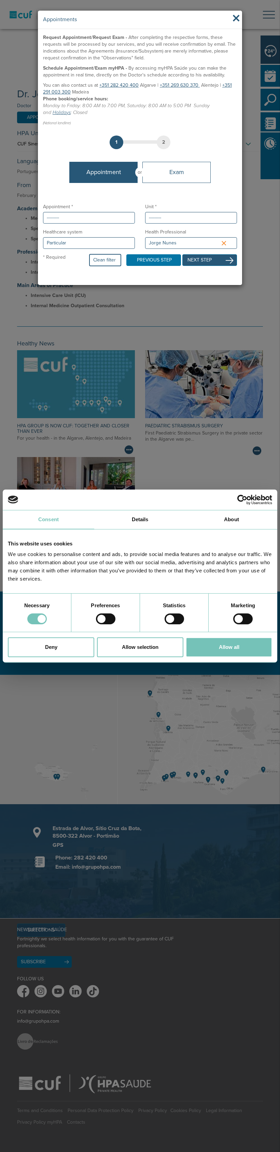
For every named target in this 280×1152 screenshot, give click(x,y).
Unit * (151, 207)
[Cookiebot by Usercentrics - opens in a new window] (242, 500)
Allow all (229, 647)
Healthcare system (62, 232)
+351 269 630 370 (180, 85)
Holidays (62, 112)
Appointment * (58, 207)
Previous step (154, 260)
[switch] (105, 618)
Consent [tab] (48, 519)
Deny (51, 647)
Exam (176, 172)
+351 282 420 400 (119, 85)
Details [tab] (140, 519)
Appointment (103, 172)
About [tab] (231, 519)
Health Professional (165, 232)
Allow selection (140, 647)
